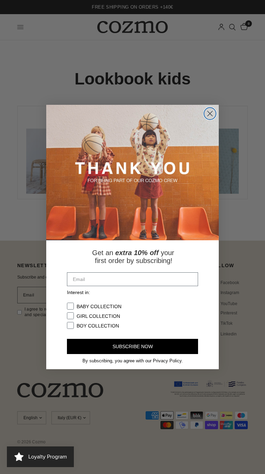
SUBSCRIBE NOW (132, 346)
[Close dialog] (210, 114)
